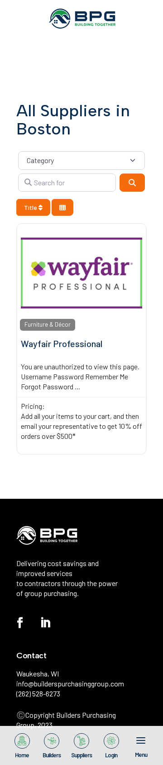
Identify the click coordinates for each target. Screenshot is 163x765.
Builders (52, 754)
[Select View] (62, 207)
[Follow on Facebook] (20, 623)
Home (22, 754)
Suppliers (81, 754)
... (77, 386)
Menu (141, 754)
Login (111, 754)
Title (31, 207)
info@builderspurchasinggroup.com (70, 683)
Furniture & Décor (47, 324)
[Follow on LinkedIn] (45, 623)
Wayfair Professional (61, 343)
